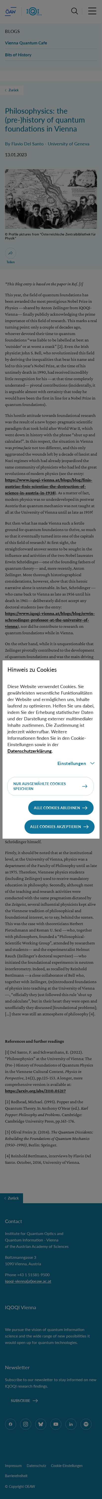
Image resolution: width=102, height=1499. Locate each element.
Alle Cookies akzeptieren (55, 827)
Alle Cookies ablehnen (57, 808)
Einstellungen (71, 763)
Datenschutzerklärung (29, 751)
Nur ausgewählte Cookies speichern (39, 786)
